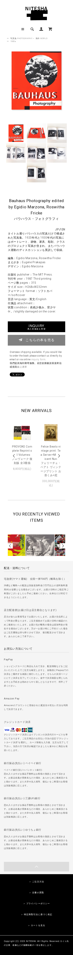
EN (63, 229)
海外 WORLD (41, 38)
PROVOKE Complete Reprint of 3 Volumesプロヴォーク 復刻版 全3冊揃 (22, 455)
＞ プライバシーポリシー (36, 903)
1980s (13, 41)
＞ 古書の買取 (36, 892)
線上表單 (22, 367)
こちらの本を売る (40, 339)
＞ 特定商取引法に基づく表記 (36, 914)
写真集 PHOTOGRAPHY (21, 38)
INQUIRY (36, 326)
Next (58, 455)
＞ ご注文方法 (36, 881)
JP (57, 229)
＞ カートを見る (36, 925)
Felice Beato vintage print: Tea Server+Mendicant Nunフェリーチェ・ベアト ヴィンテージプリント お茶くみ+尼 (50, 461)
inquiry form (38, 359)
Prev (14, 455)
